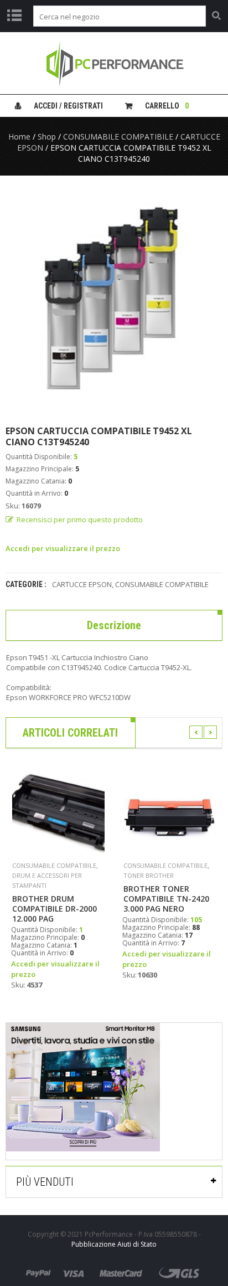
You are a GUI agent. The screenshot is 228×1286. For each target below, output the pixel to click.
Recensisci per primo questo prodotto (80, 519)
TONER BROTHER (148, 875)
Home (19, 136)
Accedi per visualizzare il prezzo (63, 548)
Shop (47, 136)
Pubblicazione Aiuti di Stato (114, 1244)
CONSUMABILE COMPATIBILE (118, 136)
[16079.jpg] (114, 300)
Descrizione (114, 625)
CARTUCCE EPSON (82, 584)
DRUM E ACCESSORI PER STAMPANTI (47, 880)
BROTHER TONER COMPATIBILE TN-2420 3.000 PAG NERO (166, 899)
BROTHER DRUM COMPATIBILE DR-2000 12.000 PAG (54, 909)
